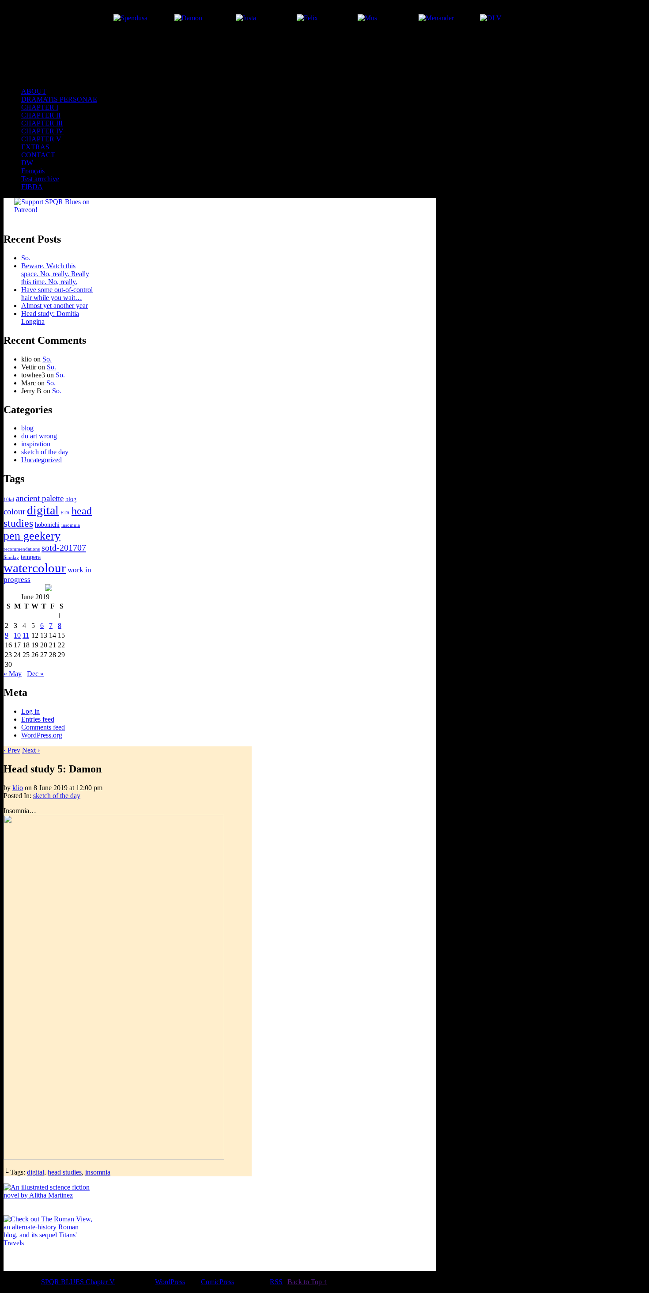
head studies (65, 1172)
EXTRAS (35, 147)
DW (27, 163)
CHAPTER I (39, 107)
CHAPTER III (42, 123)
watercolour (35, 568)
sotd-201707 (64, 547)
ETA (65, 512)
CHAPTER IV (42, 131)
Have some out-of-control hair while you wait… (57, 293)
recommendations (22, 549)
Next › (31, 750)
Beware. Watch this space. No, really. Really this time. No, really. (55, 273)
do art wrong (39, 436)
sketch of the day (44, 452)
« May (13, 673)
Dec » (35, 673)
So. (25, 258)
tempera (31, 556)
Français (33, 171)
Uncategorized (41, 460)
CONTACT (38, 155)
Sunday (11, 557)
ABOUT (33, 91)
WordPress (170, 1281)
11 (26, 635)
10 (17, 635)
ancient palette (40, 498)
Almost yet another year (54, 305)
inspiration (35, 444)
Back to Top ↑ (307, 1281)
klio (17, 787)
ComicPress (217, 1281)
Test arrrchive (40, 179)
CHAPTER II (40, 115)
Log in (30, 711)
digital (43, 510)
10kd (9, 499)
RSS (276, 1281)
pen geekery (32, 535)
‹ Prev (12, 750)
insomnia (70, 525)
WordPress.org (41, 735)
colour (14, 511)
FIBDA (32, 186)
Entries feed (37, 719)
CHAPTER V (41, 139)
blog (27, 428)
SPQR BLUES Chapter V (220, 68)
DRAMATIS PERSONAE (59, 99)
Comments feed (43, 727)
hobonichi (47, 524)
